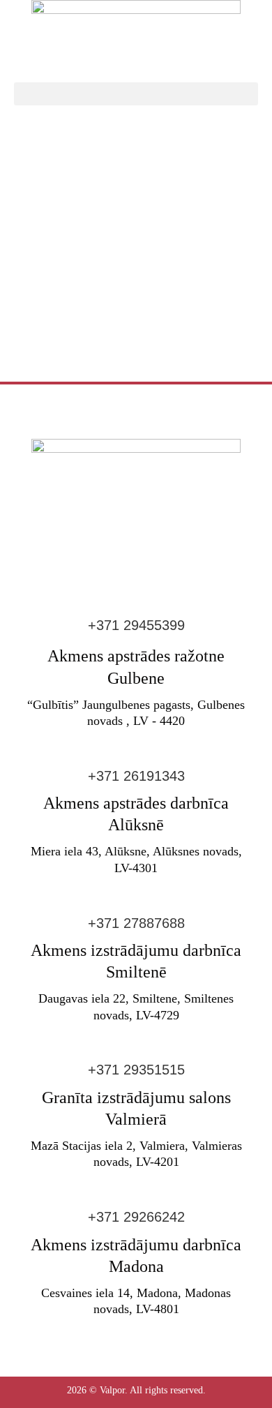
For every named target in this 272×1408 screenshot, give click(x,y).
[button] (136, 93)
